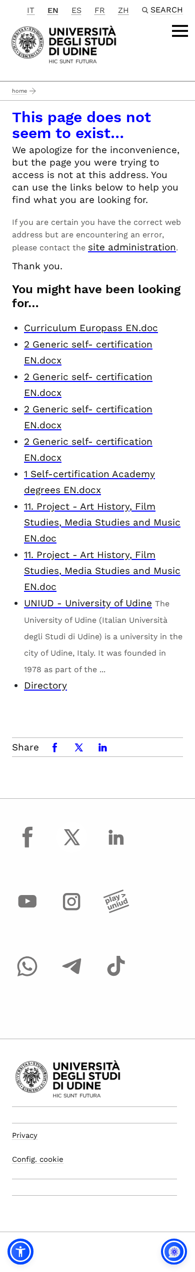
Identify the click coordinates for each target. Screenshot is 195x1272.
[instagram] (72, 911)
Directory (45, 685)
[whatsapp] (27, 975)
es (77, 10)
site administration (132, 247)
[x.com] (72, 846)
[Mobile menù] (180, 30)
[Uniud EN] (64, 43)
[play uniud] (116, 911)
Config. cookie (38, 1159)
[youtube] (27, 911)
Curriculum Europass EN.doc (91, 328)
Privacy (25, 1135)
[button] (20, 1251)
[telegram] (72, 975)
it (30, 10)
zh (123, 10)
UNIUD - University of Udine (88, 603)
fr (99, 10)
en (53, 10)
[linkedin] (116, 846)
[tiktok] (116, 975)
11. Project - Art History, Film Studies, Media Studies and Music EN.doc (102, 522)
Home (19, 91)
